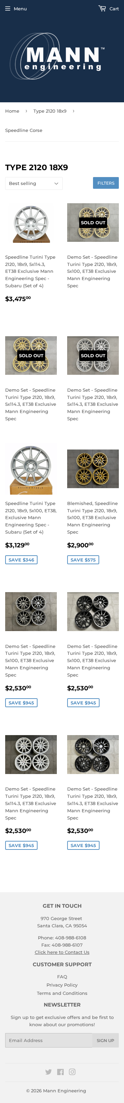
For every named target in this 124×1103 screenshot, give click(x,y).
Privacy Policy (62, 985)
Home (12, 111)
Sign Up (105, 1040)
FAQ (62, 976)
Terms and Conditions (62, 993)
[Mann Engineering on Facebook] (60, 1073)
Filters (105, 183)
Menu (20, 8)
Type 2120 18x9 (49, 111)
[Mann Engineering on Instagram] (72, 1073)
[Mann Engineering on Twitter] (48, 1073)
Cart (113, 8)
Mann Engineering (64, 1090)
